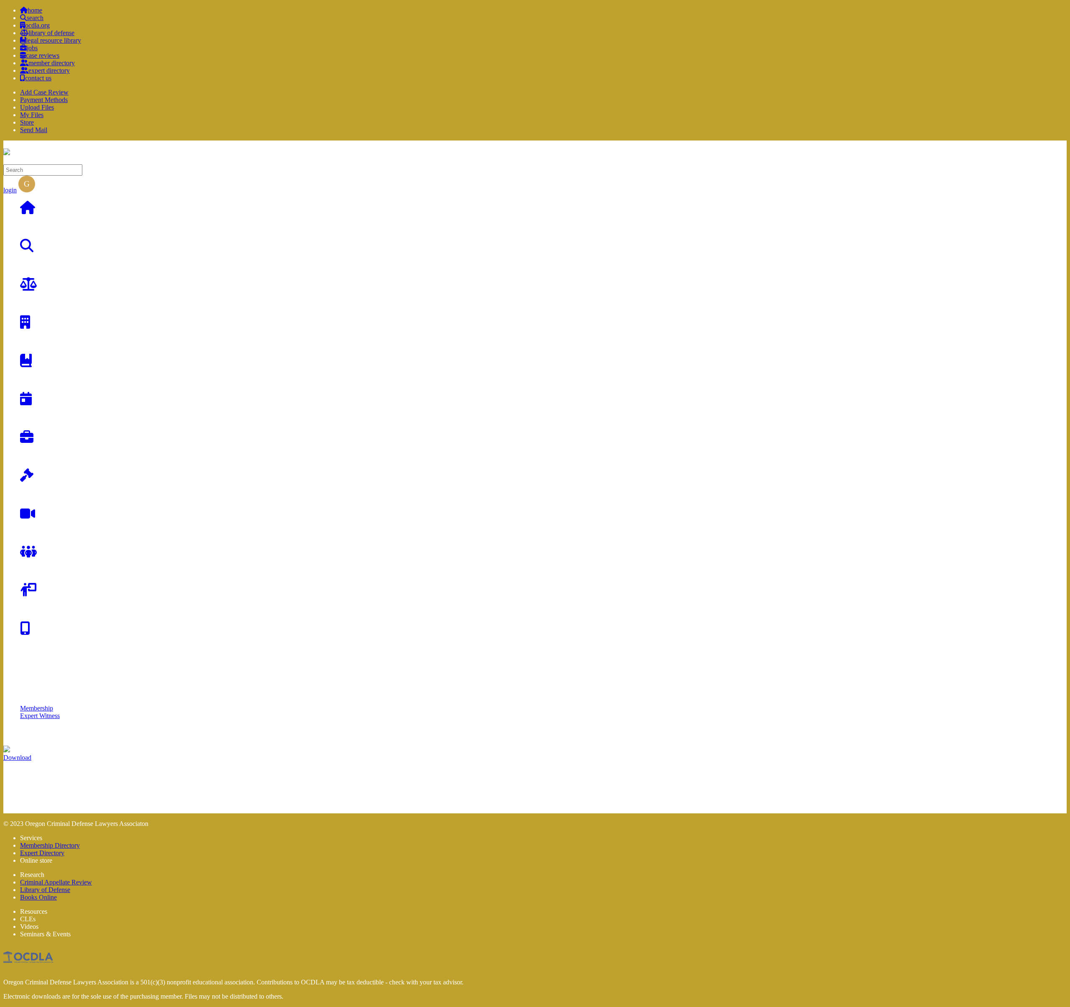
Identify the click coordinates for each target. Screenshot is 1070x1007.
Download (17, 757)
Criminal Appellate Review (56, 882)
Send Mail (33, 129)
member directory (51, 62)
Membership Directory (50, 845)
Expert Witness (40, 715)
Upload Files (37, 107)
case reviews (42, 55)
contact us (38, 78)
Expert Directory (42, 852)
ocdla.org (37, 25)
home (35, 10)
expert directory (49, 70)
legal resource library (53, 40)
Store (27, 122)
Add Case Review (44, 92)
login (10, 190)
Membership (36, 708)
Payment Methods (44, 99)
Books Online (38, 897)
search (35, 17)
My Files (31, 114)
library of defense (51, 32)
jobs (32, 47)
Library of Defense (45, 889)
